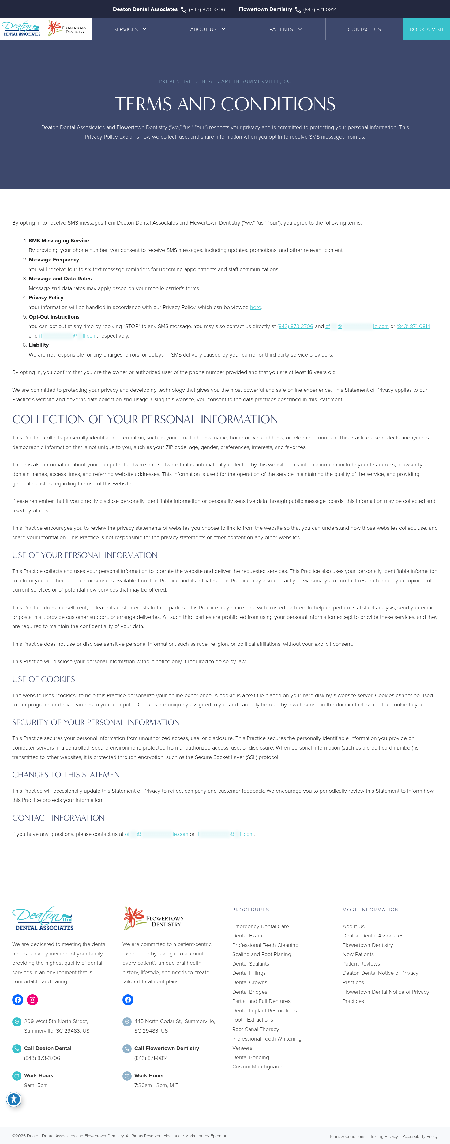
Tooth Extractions (252, 1019)
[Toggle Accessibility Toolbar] (13, 1099)
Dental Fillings (249, 972)
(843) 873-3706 (207, 9)
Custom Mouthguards (257, 1066)
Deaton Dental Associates (145, 9)
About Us (203, 29)
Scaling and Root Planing (261, 954)
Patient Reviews (361, 963)
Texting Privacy (384, 1136)
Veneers (242, 1047)
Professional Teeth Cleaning (265, 944)
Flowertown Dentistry (265, 9)
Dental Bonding (250, 1057)
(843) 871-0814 (320, 9)
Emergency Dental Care (260, 926)
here (255, 307)
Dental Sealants (250, 963)
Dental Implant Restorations (264, 1010)
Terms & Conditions (347, 1136)
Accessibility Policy (420, 1136)
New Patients (358, 954)
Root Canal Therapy (255, 1029)
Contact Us (364, 29)
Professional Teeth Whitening (267, 1038)
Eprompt (218, 1135)
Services (126, 29)
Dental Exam (247, 935)
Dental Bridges (249, 991)
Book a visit (427, 29)
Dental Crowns (249, 982)
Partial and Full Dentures (261, 1000)
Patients (281, 29)
